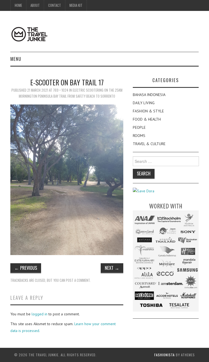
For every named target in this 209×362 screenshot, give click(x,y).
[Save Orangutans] (143, 190)
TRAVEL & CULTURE (149, 143)
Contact (54, 5)
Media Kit (75, 5)
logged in (39, 314)
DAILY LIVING (144, 102)
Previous (25, 267)
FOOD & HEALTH (147, 119)
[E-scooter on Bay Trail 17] (66, 179)
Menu (15, 58)
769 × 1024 (60, 90)
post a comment (78, 280)
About (35, 5)
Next (112, 267)
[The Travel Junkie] (29, 33)
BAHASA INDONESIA (149, 94)
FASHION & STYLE (148, 111)
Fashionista (164, 354)
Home (18, 5)
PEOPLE (139, 127)
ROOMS (139, 135)
